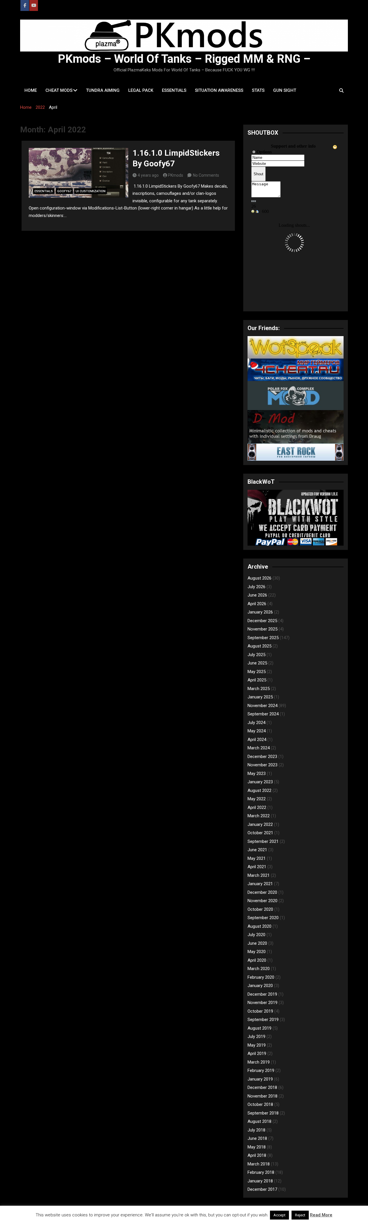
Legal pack (140, 90)
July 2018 (256, 1130)
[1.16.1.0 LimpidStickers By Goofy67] (78, 173)
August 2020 (259, 926)
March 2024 (259, 747)
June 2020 (257, 943)
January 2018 (260, 1181)
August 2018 (259, 1121)
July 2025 (256, 654)
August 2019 (259, 1028)
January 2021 (260, 883)
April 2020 (257, 960)
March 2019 (259, 1062)
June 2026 (257, 595)
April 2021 (257, 866)
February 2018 (261, 1172)
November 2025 (262, 629)
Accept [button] (279, 1215)
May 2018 (257, 1147)
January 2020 (260, 985)
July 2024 (256, 722)
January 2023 (260, 781)
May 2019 (257, 1045)
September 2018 (263, 1113)
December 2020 (262, 892)
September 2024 (263, 714)
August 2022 (259, 790)
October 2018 (260, 1104)
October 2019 (260, 1011)
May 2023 (257, 773)
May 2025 (257, 671)
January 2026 (260, 612)
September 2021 (263, 841)
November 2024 (262, 705)
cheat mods (58, 90)
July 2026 (256, 586)
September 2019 (263, 1019)
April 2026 (257, 603)
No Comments (206, 175)
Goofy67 (64, 191)
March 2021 (259, 875)
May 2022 (257, 798)
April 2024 (257, 739)
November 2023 (262, 764)
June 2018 (257, 1138)
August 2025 (259, 646)
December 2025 (262, 620)
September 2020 (263, 917)
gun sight (284, 90)
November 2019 (262, 1002)
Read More (321, 1215)
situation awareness (219, 90)
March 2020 (259, 968)
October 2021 (260, 832)
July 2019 (256, 1036)
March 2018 (259, 1164)
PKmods (175, 175)
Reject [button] (300, 1215)
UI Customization (91, 191)
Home (30, 90)
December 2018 (262, 1087)
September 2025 (263, 637)
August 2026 (259, 578)
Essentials (174, 90)
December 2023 (262, 756)
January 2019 (260, 1079)
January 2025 (260, 697)
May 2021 (257, 858)
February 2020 (261, 977)
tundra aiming (103, 90)
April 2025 (257, 680)
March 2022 (259, 815)
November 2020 (262, 900)
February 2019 (261, 1070)
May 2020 (257, 951)
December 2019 (262, 994)
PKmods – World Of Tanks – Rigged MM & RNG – (184, 59)
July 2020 (256, 934)
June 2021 (257, 849)
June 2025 (257, 663)
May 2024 (257, 731)
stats (258, 90)
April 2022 (257, 807)
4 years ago (148, 175)
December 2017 (262, 1189)
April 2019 (257, 1053)
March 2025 (259, 688)
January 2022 (260, 824)
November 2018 (262, 1096)
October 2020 (260, 909)
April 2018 (257, 1155)
